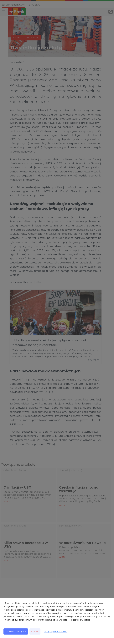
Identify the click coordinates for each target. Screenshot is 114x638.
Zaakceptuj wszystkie (15, 631)
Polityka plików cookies (55, 631)
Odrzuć (35, 631)
